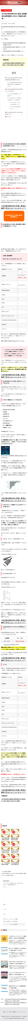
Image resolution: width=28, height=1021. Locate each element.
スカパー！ (4, 328)
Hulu (3, 299)
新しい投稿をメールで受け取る (11, 921)
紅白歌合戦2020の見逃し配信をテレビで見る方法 (14, 90)
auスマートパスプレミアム (8, 315)
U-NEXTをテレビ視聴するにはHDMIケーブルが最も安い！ (14, 98)
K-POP (10, 1011)
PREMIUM (7, 290)
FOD (3, 290)
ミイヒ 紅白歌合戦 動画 (7, 875)
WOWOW (4, 324)
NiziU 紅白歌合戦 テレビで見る (8, 873)
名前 (4, 904)
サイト (4, 914)
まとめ (9, 116)
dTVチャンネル (5, 311)
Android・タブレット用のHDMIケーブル (14, 103)
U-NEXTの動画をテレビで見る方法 (14, 94)
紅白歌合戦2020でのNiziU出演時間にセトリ (14, 113)
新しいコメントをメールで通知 (11, 919)
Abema (3, 294)
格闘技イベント (16, 1011)
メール (5, 909)
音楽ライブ (5, 1011)
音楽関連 (9, 871)
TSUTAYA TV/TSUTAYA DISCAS (9, 320)
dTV (3, 307)
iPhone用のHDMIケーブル (14, 107)
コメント (5, 887)
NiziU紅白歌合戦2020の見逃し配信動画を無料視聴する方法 (14, 78)
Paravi (3, 302)
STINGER (22, 1018)
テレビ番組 (4, 871)
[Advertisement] (14, 131)
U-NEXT (4, 275)
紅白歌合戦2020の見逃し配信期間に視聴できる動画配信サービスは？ (14, 84)
